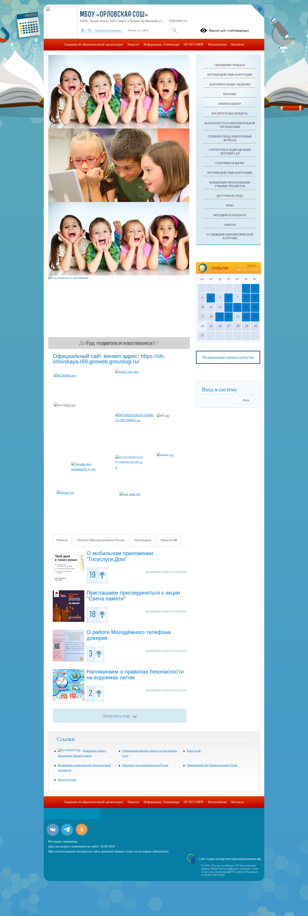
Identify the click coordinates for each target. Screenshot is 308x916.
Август (251, 265)
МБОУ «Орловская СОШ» (114, 14)
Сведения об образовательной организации (93, 44)
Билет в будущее (67, 779)
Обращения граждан (229, 65)
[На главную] (83, 30)
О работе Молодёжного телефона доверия (129, 635)
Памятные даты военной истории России (145, 765)
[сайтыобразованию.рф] (257, 11)
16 (254, 307)
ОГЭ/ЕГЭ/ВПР (194, 44)
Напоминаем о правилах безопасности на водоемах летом (135, 674)
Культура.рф (194, 750)
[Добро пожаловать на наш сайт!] (119, 91)
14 (237, 307)
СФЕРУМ (230, 225)
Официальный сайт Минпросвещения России (212, 765)
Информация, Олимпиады (161, 44)
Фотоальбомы (217, 44)
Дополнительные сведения (229, 84)
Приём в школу (229, 103)
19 (219, 316)
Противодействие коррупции (229, 74)
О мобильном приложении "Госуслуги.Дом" (120, 556)
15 (246, 307)
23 (254, 316)
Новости (133, 44)
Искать (174, 30)
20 (228, 316)
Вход (246, 400)
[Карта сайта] (90, 30)
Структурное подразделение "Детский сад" (230, 151)
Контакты (237, 44)
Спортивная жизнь (229, 163)
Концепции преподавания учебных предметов (229, 184)
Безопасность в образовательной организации (230, 125)
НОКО (230, 205)
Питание (229, 94)
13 (228, 307)
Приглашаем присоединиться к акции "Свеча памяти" (133, 596)
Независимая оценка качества (228, 357)
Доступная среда (229, 195)
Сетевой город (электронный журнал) (230, 138)
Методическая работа (229, 215)
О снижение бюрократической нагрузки (230, 236)
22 (246, 316)
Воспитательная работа (230, 113)
